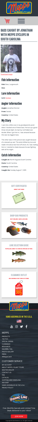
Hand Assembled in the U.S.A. (13, 385)
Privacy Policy (7, 388)
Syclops (8, 98)
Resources (6, 347)
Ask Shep (5, 383)
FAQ (3, 375)
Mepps (5, 332)
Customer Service (12, 361)
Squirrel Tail (7, 349)
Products (6, 336)
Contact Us (6, 372)
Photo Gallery (8, 352)
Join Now (19, 416)
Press (4, 354)
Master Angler (8, 370)
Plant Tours (19, 367)
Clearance (6, 344)
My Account (7, 365)
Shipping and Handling (11, 380)
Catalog (5, 378)
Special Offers (7, 341)
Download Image (6, 74)
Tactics (5, 339)
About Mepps (7, 367)
